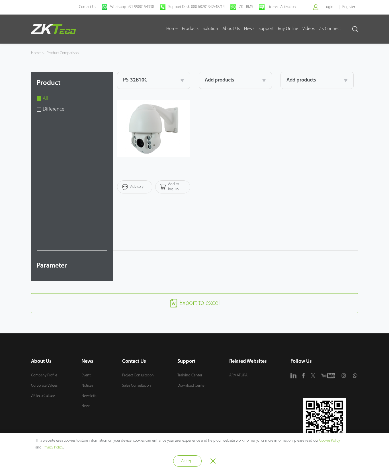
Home (172, 28)
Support (266, 28)
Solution (210, 28)
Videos (308, 28)
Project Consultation (138, 375)
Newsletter (90, 396)
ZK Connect (330, 28)
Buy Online (288, 28)
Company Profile (44, 375)
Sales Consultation (136, 386)
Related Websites (248, 361)
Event (86, 375)
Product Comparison (63, 53)
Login (328, 7)
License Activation (281, 7)
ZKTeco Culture (43, 396)
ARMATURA (238, 375)
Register (348, 7)
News (249, 28)
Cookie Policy (329, 441)
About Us (231, 28)
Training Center (189, 375)
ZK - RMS (246, 7)
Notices (87, 386)
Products (190, 28)
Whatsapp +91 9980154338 (132, 7)
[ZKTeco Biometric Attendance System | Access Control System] (53, 29)
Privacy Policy (52, 447)
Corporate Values (44, 386)
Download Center (191, 386)
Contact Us (87, 7)
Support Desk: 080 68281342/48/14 (196, 7)
